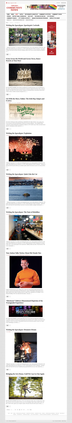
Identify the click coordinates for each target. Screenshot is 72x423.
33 (23, 409)
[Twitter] (63, 2)
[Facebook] (62, 2)
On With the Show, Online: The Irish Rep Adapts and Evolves (25, 100)
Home (7, 22)
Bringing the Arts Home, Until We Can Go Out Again (25, 374)
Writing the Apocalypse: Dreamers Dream (21, 330)
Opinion (9, 16)
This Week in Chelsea (40, 16)
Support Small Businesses (19, 16)
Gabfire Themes (64, 420)
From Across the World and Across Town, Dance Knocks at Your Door (23, 60)
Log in (53, 420)
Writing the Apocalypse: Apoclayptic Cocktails (22, 25)
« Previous (8, 409)
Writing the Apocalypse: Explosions (19, 133)
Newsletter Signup (55, 18)
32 (21, 409)
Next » (31, 409)
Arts (17, 14)
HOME (8, 14)
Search (58, 2)
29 (15, 409)
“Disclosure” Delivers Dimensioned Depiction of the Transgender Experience (24, 302)
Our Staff (30, 16)
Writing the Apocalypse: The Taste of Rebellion (23, 212)
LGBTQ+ (21, 14)
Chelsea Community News (12, 420)
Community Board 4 (12, 18)
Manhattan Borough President (40, 18)
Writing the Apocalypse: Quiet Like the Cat (21, 174)
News (12, 14)
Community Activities (45, 14)
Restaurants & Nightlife (31, 14)
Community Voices (57, 14)
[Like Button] (7, 54)
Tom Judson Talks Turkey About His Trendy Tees (23, 253)
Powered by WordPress (58, 420)
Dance (20, 62)
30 (17, 409)
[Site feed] (65, 2)
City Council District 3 (24, 18)
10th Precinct (50, 16)
